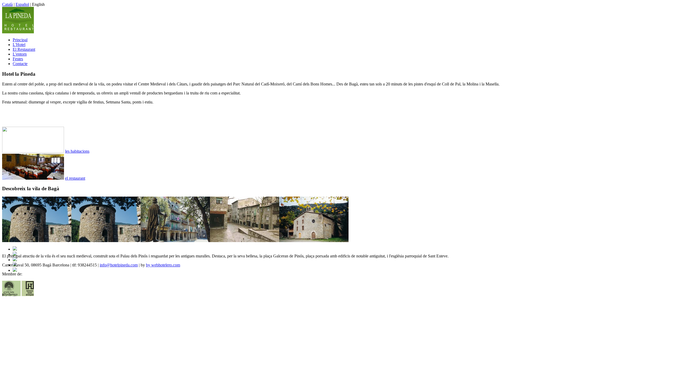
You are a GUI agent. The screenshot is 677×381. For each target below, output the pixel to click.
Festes (18, 59)
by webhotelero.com (163, 265)
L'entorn (20, 54)
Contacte (20, 63)
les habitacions (77, 151)
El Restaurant (24, 49)
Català (7, 4)
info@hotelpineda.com (119, 265)
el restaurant (75, 178)
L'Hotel (19, 44)
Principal (20, 40)
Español (22, 4)
